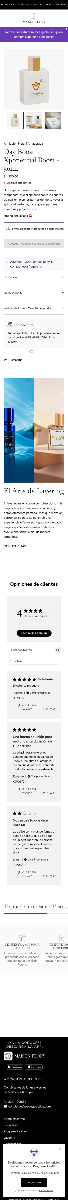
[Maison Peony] (34, 18)
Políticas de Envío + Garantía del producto (29, 308)
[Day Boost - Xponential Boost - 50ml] (15, 120)
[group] (34, 4)
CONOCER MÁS (15, 546)
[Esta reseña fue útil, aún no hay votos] (44, 709)
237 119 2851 (17, 1101)
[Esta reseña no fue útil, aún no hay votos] (51, 709)
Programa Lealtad (15, 1131)
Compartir (15, 359)
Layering (9, 1137)
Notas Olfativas (13, 292)
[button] (54, 18)
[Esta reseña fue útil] (44, 793)
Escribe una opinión (34, 633)
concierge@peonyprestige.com (29, 1106)
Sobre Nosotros (14, 1119)
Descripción (11, 277)
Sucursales (11, 1125)
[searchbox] (30, 650)
